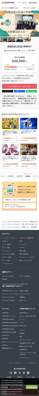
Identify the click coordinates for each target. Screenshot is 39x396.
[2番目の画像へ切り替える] (11, 39)
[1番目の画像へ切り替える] (4, 39)
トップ (3, 221)
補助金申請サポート (7, 348)
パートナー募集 (30, 377)
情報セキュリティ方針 (26, 346)
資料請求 (4, 279)
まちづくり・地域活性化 (26, 238)
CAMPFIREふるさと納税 (9, 332)
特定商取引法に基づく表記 (27, 343)
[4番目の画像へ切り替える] (27, 39)
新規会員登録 (33, 3)
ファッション (6, 250)
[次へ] (36, 23)
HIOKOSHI (5, 338)
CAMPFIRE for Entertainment (10, 326)
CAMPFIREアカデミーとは (9, 291)
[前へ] (2, 23)
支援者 (19, 176)
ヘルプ (21, 322)
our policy (19, 394)
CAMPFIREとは (24, 313)
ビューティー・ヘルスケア (27, 257)
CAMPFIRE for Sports (8, 329)
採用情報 (19, 377)
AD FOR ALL (5, 335)
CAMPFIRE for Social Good (10, 322)
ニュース (22, 319)
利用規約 (22, 333)
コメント (35, 176)
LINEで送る (32, 91)
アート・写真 (6, 260)
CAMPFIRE (5, 313)
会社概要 (8, 377)
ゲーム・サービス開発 (8, 254)
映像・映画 (23, 250)
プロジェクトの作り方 (8, 297)
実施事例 (22, 297)
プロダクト (5, 241)
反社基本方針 (23, 349)
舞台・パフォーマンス (26, 260)
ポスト (9, 91)
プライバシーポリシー (26, 340)
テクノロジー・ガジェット (9, 238)
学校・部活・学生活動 (28, 224)
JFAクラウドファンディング (10, 342)
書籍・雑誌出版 (24, 254)
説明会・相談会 (24, 291)
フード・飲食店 (6, 244)
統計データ (23, 300)
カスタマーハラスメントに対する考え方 (28, 353)
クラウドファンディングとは (10, 294)
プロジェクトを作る (7, 276)
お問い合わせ (23, 326)
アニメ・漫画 (6, 247)
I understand (31, 387)
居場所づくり (25, 227)
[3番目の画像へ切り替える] (19, 39)
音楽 (21, 241)
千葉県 (32, 51)
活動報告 (11, 176)
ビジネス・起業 (6, 257)
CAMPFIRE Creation (8, 319)
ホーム (3, 176)
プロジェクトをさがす (29, 8)
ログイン (24, 3)
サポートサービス (25, 294)
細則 (21, 336)
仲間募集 (27, 176)
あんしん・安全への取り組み (28, 316)
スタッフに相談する (25, 276)
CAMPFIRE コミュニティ (9, 316)
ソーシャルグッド (7, 263)
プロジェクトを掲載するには (10, 8)
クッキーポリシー (25, 357)
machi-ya (4, 345)
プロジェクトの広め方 (8, 300)
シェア (20, 91)
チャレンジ (24, 51)
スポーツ (22, 247)
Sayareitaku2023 (11, 51)
